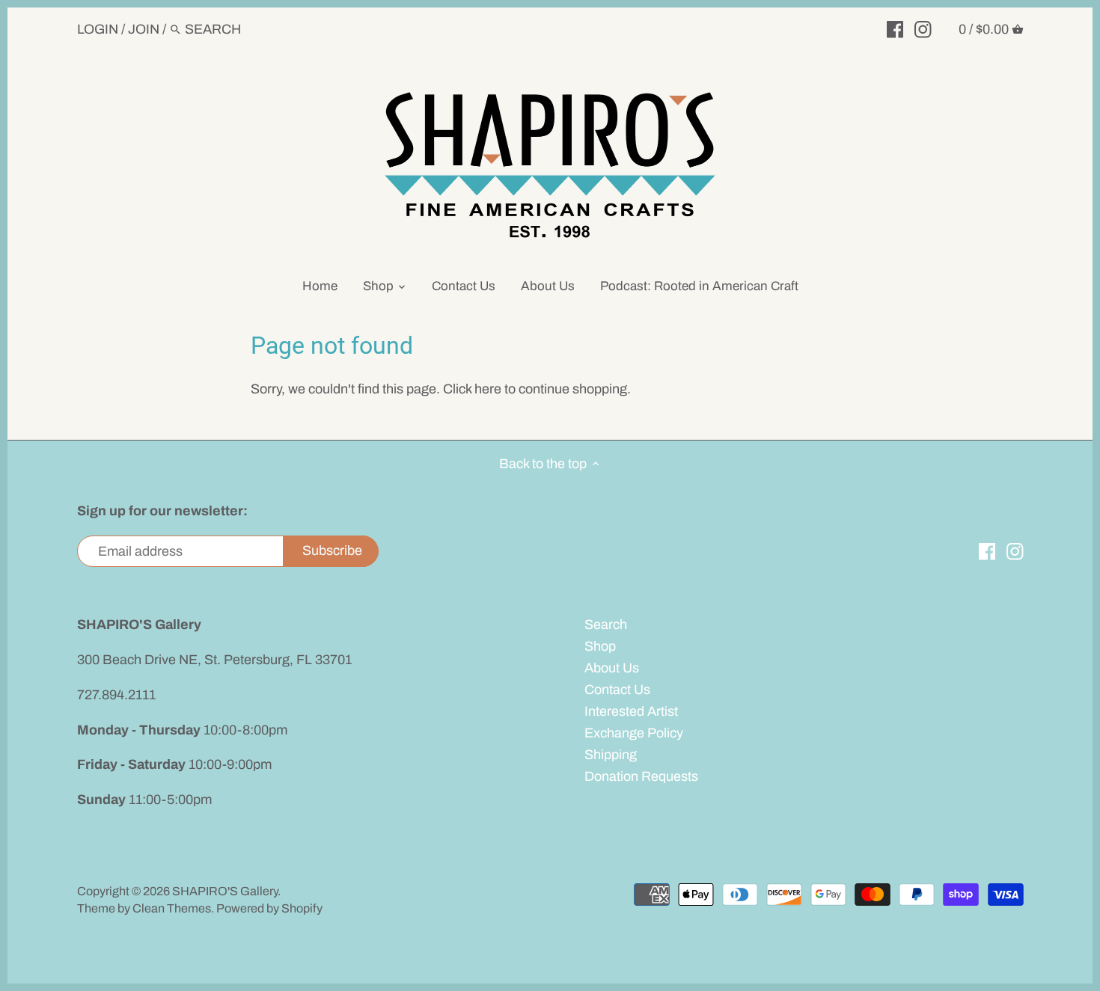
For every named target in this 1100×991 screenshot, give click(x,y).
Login (97, 29)
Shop (600, 646)
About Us (611, 667)
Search (605, 624)
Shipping (610, 754)
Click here (472, 388)
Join (143, 29)
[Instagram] (923, 28)
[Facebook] (895, 28)
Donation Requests (641, 776)
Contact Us (617, 689)
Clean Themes (171, 908)
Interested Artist (631, 711)
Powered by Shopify (269, 908)
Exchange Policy (633, 732)
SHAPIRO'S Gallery (225, 891)
